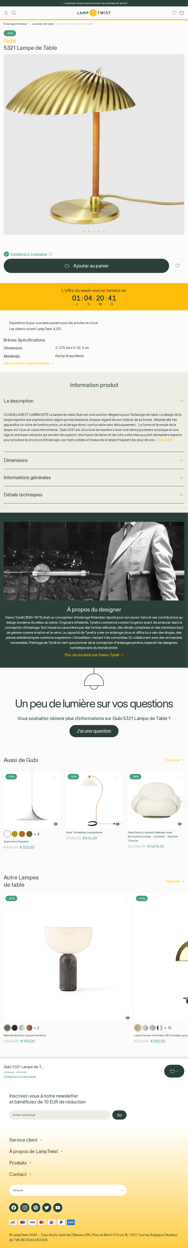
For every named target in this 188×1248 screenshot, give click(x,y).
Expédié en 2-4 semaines (20, 1076)
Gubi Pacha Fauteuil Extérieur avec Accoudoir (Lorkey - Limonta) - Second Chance (153, 836)
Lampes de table (43, 23)
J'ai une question (94, 731)
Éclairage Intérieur (15, 23)
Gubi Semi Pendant (16, 841)
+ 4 (36, 834)
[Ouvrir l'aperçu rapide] (55, 824)
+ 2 (36, 1028)
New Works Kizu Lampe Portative (25, 1035)
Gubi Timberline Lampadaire (84, 832)
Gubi (10, 41)
